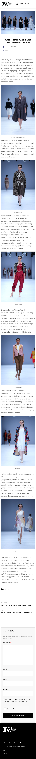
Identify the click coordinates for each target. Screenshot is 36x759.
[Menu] (32, 4)
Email (5, 679)
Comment (7, 643)
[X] (9, 742)
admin (6, 50)
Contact (5, 753)
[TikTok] (20, 742)
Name (5, 669)
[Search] (17, 4)
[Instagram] (15, 742)
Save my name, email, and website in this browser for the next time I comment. (17, 700)
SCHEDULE (24, 4)
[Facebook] (4, 742)
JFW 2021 (6, 589)
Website (5, 689)
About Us (6, 750)
